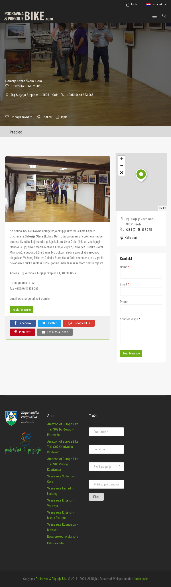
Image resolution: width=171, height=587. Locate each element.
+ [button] (121, 159)
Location (94, 441)
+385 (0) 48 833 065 (80, 95)
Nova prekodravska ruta (62, 536)
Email (124, 284)
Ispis (64, 117)
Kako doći (130, 237)
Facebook (25, 323)
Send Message (131, 353)
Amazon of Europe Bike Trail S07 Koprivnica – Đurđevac (62, 447)
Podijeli (47, 117)
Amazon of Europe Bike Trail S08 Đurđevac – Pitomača (62, 429)
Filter (96, 497)
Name (125, 267)
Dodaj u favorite (21, 117)
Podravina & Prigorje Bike (51, 579)
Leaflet (162, 208)
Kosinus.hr (141, 579)
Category (95, 459)
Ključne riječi (97, 424)
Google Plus (82, 323)
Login (134, 4)
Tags (92, 476)
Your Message (130, 319)
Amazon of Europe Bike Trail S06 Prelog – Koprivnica (62, 464)
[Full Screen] (121, 172)
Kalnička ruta (55, 543)
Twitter (52, 323)
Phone (124, 302)
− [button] (121, 165)
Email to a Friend (57, 332)
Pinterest (25, 332)
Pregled (16, 132)
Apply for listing (21, 309)
